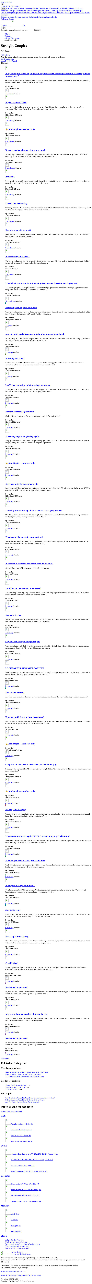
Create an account (7, 59)
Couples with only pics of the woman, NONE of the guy (30, 764)
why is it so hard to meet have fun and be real (26, 1014)
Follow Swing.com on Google (11, 1111)
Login (10, 6)
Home (7, 34)
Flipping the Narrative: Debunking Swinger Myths (23, 1074)
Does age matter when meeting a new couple (25, 150)
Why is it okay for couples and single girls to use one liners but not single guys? (41, 283)
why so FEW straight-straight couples (22, 641)
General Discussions (12, 38)
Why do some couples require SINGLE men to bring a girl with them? (37, 836)
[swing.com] (13, 25)
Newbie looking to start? (16, 987)
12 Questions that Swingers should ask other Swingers (24, 1076)
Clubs (70, 8)
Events (12, 8)
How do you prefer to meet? (18, 230)
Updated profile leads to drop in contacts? (24, 717)
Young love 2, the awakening (15, 1085)
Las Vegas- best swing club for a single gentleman (27, 385)
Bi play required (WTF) (16, 103)
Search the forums (7, 30)
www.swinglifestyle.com (22, 1254)
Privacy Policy (16, 1275)
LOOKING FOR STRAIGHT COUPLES (24, 668)
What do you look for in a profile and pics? (25, 860)
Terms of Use (5, 1275)
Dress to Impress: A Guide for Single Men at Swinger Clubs (26, 1072)
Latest (3, 61)
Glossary (18, 13)
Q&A (42, 13)
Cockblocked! (11, 963)
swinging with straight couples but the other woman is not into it (34, 334)
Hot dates (5, 1176)
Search (37, 30)
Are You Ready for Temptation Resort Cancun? (22, 1102)
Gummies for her (13, 615)
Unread (14, 61)
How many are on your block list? (21, 307)
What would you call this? (17, 257)
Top (10, 61)
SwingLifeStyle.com (44, 17)
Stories (4, 1236)
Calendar (27, 8)
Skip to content (6, 2)
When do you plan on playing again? (22, 436)
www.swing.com (17, 1252)
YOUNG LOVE (11, 1089)
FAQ (65, 13)
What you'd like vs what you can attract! (24, 537)
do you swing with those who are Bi (21, 484)
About (20, 1271)
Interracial (10, 177)
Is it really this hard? (14, 358)
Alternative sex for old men (15, 1087)
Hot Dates (48, 8)
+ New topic (5, 55)
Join (23, 25)
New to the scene (12, 910)
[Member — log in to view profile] (7, 69)
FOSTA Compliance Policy (31, 1275)
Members (5, 1206)
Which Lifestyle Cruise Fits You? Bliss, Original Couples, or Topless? (30, 1098)
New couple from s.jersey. (17, 936)
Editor (8, 17)
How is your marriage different (19, 412)
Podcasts (32, 11)
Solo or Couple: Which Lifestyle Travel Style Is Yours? (24, 1100)
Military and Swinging (15, 809)
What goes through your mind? (20, 885)
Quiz (83, 13)
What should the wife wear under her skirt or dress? (29, 564)
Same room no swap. (15, 692)
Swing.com (23, 17)
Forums (57, 11)
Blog (15, 1271)
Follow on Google (7, 19)
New (7, 61)
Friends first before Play (16, 203)
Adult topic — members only (21, 129)
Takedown (10, 1271)
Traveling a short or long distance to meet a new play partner (33, 510)
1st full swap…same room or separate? (23, 588)
